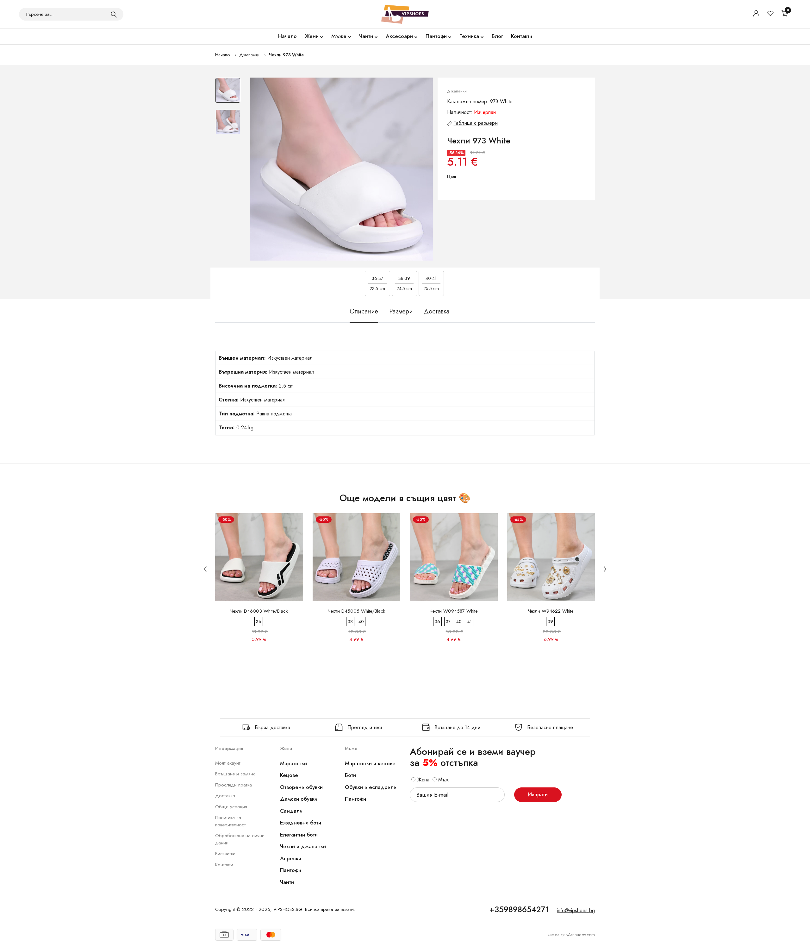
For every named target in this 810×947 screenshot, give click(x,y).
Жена (422, 779)
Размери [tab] (401, 311)
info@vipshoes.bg (576, 910)
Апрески (290, 858)
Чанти (366, 36)
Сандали (291, 811)
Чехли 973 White (286, 55)
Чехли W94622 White (551, 611)
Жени (312, 36)
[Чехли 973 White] (341, 169)
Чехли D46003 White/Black (259, 611)
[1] (114, 14)
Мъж (443, 779)
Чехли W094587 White (454, 611)
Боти (350, 775)
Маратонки (293, 763)
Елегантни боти (299, 834)
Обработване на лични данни (240, 839)
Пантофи (436, 36)
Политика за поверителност (230, 821)
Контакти (521, 36)
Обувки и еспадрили (370, 787)
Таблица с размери (476, 123)
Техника (469, 36)
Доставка (225, 795)
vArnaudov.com (580, 934)
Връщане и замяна (235, 773)
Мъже (338, 36)
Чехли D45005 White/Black (356, 611)
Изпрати (538, 794)
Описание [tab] (364, 311)
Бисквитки (225, 853)
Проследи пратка (233, 784)
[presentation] (205, 568)
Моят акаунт (227, 763)
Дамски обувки (298, 799)
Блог (497, 36)
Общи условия (231, 806)
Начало (287, 36)
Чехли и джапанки (303, 846)
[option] (227, 93)
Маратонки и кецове (370, 763)
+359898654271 (519, 909)
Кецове (289, 775)
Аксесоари (399, 36)
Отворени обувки (301, 787)
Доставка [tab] (436, 311)
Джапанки (249, 55)
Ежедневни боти (300, 822)
